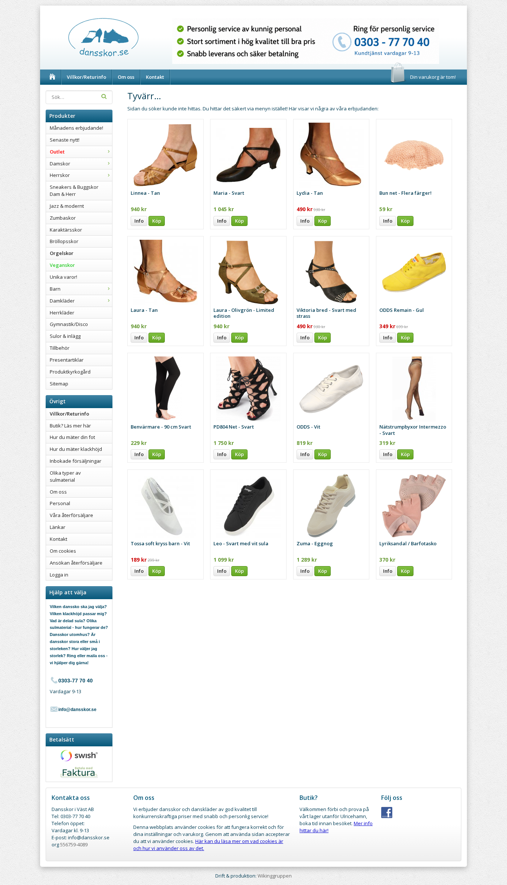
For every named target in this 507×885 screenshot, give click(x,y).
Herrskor (60, 175)
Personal (60, 503)
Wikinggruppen (275, 875)
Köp (156, 220)
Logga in (59, 574)
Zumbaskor (63, 217)
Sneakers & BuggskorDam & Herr (74, 190)
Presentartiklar (67, 359)
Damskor (60, 163)
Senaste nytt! (64, 139)
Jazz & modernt (67, 206)
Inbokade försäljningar (75, 461)
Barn (55, 288)
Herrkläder (62, 312)
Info (139, 220)
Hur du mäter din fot (72, 437)
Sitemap (59, 383)
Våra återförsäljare (71, 515)
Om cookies (63, 551)
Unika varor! (63, 277)
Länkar (57, 527)
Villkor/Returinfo (86, 77)
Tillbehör (59, 348)
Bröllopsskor (64, 241)
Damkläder (62, 300)
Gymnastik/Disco (69, 324)
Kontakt (155, 77)
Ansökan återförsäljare (76, 562)
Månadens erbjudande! (76, 128)
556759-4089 (74, 844)
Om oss (126, 77)
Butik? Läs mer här (70, 425)
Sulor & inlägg (65, 336)
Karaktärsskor (66, 229)
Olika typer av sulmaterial (65, 476)
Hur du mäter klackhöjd (76, 449)
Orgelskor (61, 253)
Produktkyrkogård (70, 371)
